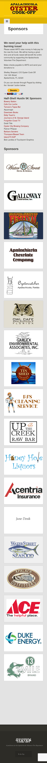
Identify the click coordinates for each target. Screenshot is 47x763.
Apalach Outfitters (15, 594)
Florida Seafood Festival (18, 240)
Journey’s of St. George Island (16, 117)
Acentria (11, 505)
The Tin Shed (13, 387)
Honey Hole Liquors (16, 476)
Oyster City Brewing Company (16, 126)
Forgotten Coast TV (12, 120)
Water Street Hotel (15, 181)
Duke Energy (13, 652)
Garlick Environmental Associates (17, 357)
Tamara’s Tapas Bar (12, 107)
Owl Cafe (11, 329)
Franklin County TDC (16, 718)
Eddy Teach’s (9, 115)
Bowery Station (10, 101)
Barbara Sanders (11, 131)
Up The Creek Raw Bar (17, 446)
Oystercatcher (13, 299)
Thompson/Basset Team (14, 134)
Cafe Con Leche (10, 104)
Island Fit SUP (10, 137)
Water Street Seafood (16, 564)
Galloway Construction (17, 211)
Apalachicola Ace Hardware (19, 623)
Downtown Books (11, 112)
